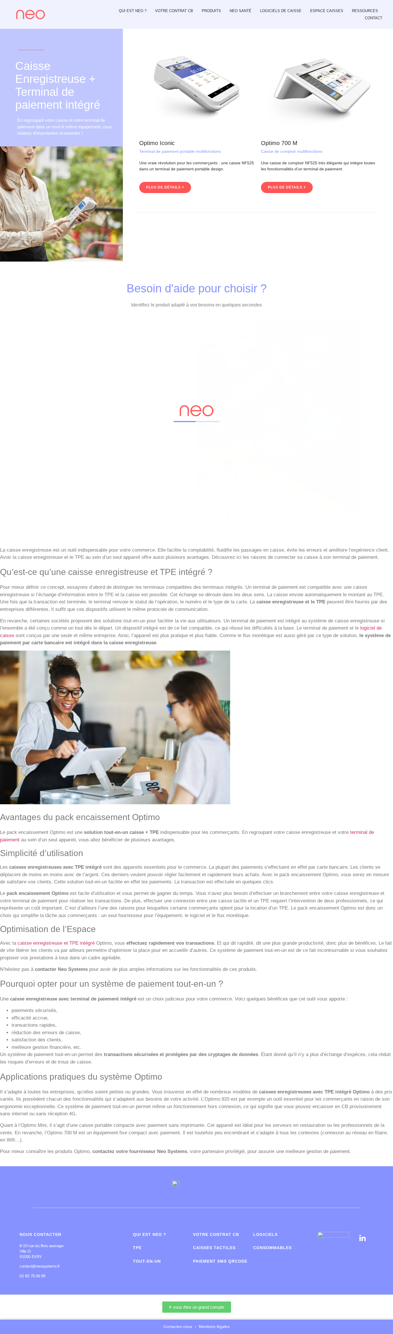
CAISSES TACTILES (214, 1247)
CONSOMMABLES (272, 1247)
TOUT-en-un (147, 1261)
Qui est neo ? (149, 1234)
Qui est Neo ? (132, 11)
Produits (211, 11)
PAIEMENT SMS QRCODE (220, 1261)
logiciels (265, 1234)
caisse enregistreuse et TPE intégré (56, 943)
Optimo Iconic (157, 143)
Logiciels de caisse (281, 11)
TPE (137, 1247)
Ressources (365, 11)
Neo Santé (240, 11)
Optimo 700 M (279, 143)
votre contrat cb (216, 1234)
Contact (373, 18)
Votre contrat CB (174, 11)
